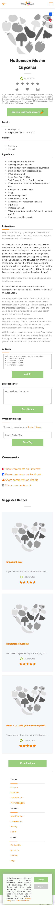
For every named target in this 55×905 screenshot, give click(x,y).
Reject (40, 886)
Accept (41, 880)
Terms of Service (22, 900)
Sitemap (14, 855)
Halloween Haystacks (17, 643)
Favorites (14, 792)
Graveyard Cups (14, 561)
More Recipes (27, 763)
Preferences (16, 821)
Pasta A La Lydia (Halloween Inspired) (26, 725)
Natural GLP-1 (17, 797)
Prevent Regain (17, 802)
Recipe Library (34, 427)
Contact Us (15, 845)
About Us (14, 850)
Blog (12, 860)
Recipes (14, 787)
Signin (13, 831)
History (13, 826)
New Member (16, 816)
